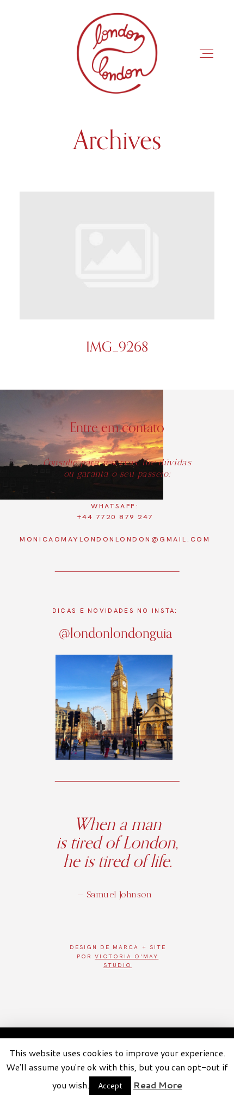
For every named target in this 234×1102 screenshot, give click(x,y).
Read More (157, 1085)
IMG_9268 (117, 281)
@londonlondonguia (115, 632)
